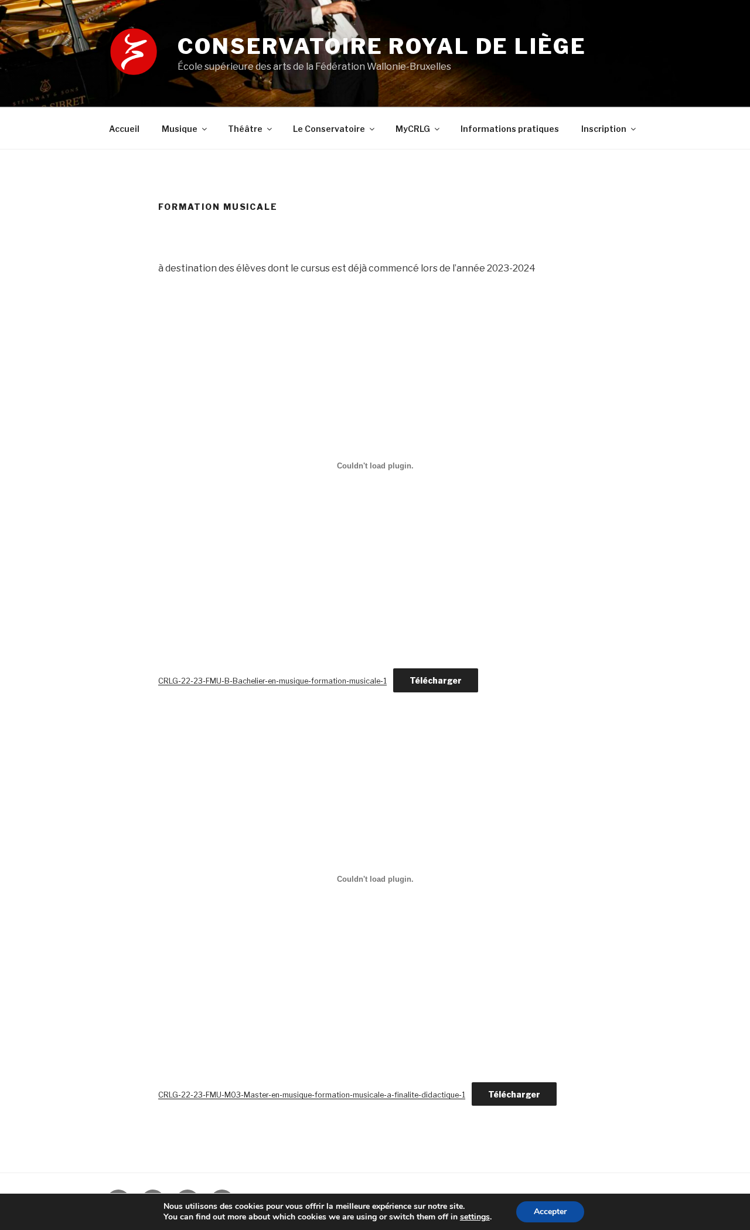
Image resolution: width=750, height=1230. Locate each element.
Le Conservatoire (329, 129)
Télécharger (436, 680)
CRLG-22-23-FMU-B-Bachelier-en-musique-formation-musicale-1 (272, 681)
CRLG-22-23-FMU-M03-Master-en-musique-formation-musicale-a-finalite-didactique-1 (311, 1094)
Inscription (603, 129)
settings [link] (475, 1216)
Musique (179, 129)
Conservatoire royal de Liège (382, 46)
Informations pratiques (510, 129)
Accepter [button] (550, 1211)
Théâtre (245, 129)
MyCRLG (413, 129)
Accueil (124, 129)
